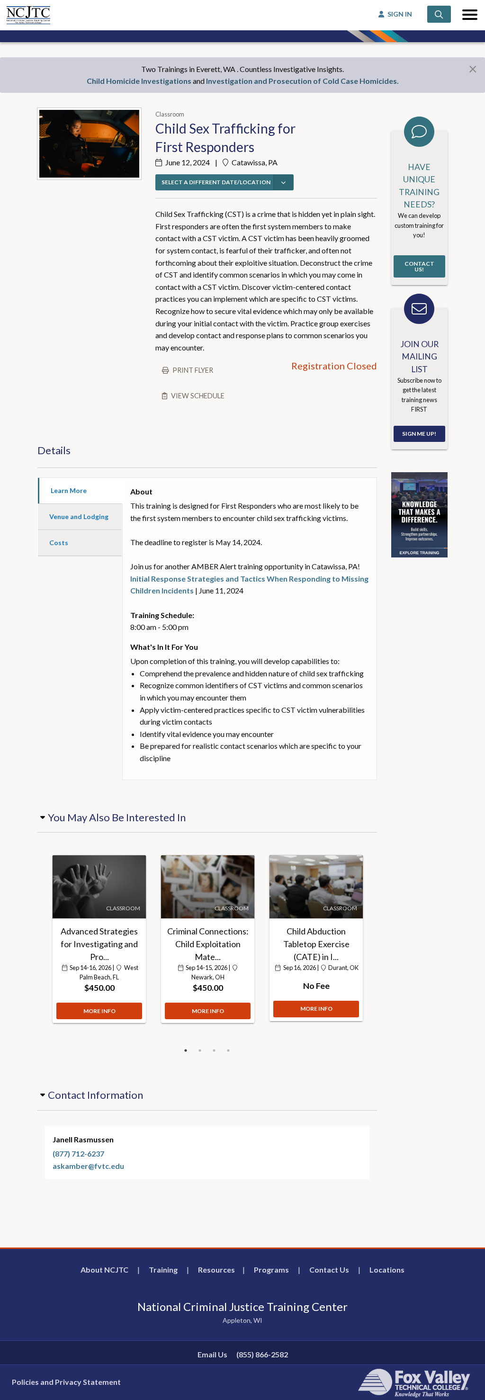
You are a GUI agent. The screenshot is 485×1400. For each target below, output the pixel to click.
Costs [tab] (58, 542)
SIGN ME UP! (419, 433)
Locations (386, 1269)
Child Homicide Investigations (139, 80)
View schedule (198, 396)
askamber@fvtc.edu (88, 1165)
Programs (271, 1269)
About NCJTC (104, 1269)
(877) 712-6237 (78, 1153)
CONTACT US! (419, 266)
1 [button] (185, 1050)
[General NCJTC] (419, 513)
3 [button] (214, 1050)
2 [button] (200, 1050)
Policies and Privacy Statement (66, 1381)
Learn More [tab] (69, 490)
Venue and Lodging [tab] (78, 516)
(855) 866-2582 (262, 1354)
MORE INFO (99, 1010)
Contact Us (329, 1269)
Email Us (212, 1354)
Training (163, 1269)
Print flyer (192, 370)
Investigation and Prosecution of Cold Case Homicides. (302, 80)
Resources (216, 1269)
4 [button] (228, 1050)
